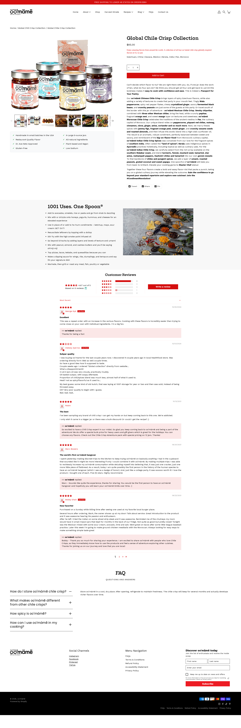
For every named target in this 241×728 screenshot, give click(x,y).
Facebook (73, 659)
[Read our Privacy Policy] (228, 678)
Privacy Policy (132, 670)
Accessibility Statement (136, 667)
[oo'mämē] (21, 12)
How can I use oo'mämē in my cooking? (33, 625)
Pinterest (73, 662)
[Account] (219, 12)
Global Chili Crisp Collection (31, 28)
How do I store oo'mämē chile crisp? (38, 591)
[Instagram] (219, 704)
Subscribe (207, 683)
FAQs (151, 12)
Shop (97, 12)
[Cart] (229, 12)
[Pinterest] (230, 704)
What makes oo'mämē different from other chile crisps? (35, 602)
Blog (140, 12)
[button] (224, 12)
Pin (158, 186)
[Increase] (137, 67)
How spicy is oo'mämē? (28, 613)
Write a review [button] (163, 287)
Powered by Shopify (18, 701)
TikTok (72, 665)
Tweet (134, 186)
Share (147, 186)
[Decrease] (129, 67)
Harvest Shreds (112, 12)
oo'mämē (21, 699)
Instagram (74, 656)
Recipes (127, 12)
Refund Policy (132, 663)
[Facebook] (223, 704)
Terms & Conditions (134, 659)
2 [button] (119, 557)
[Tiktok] (226, 704)
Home (75, 12)
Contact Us (163, 12)
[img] (66, 307)
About (85, 12)
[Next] (112, 121)
